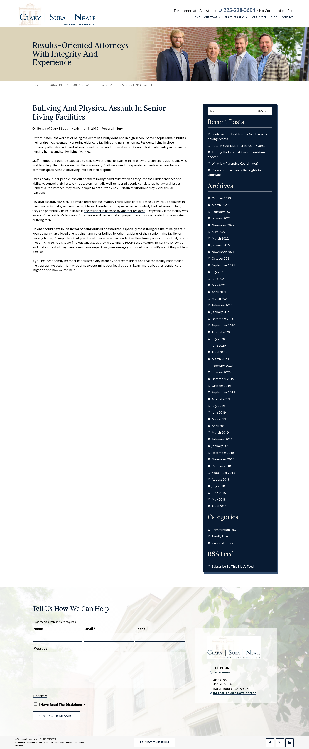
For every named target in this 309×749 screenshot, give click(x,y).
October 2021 (221, 258)
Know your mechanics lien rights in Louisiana (234, 172)
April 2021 (219, 292)
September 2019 (223, 392)
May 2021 (219, 285)
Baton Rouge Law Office (234, 693)
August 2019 (221, 399)
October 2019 (221, 386)
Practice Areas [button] (234, 17)
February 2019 (222, 439)
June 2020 (219, 345)
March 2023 (220, 205)
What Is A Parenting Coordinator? (235, 163)
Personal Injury (112, 128)
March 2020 (220, 359)
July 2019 (218, 406)
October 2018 (221, 466)
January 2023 (221, 218)
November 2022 (223, 225)
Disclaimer (40, 696)
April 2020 (219, 352)
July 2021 (218, 272)
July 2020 (218, 339)
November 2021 (223, 252)
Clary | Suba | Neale (65, 128)
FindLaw (19, 745)
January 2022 (221, 245)
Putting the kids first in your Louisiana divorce (237, 154)
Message (40, 648)
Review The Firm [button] (154, 742)
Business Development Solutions (67, 742)
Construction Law (224, 530)
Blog (274, 17)
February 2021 (222, 305)
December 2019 (223, 379)
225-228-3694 (239, 10)
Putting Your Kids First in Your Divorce (238, 146)
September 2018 (223, 473)
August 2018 (221, 479)
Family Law (220, 536)
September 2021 (223, 265)
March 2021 (220, 298)
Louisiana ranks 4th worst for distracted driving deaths (238, 136)
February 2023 (222, 212)
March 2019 (220, 432)
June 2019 (219, 412)
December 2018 (223, 453)
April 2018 (219, 506)
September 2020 (223, 325)
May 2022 (219, 232)
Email (90, 629)
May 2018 (219, 499)
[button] (305, 723)
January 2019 (221, 446)
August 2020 (221, 332)
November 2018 (223, 459)
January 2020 (221, 372)
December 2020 (223, 319)
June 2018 (219, 493)
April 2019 (219, 426)
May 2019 (219, 419)
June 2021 (219, 279)
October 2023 (221, 198)
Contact (287, 17)
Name (38, 629)
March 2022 (220, 238)
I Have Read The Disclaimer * (62, 704)
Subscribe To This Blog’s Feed (233, 566)
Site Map (31, 742)
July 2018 (218, 486)
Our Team (210, 17)
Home (196, 17)
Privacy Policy (43, 742)
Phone (140, 629)
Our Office (259, 17)
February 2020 (222, 365)
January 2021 (221, 312)
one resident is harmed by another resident (114, 211)
